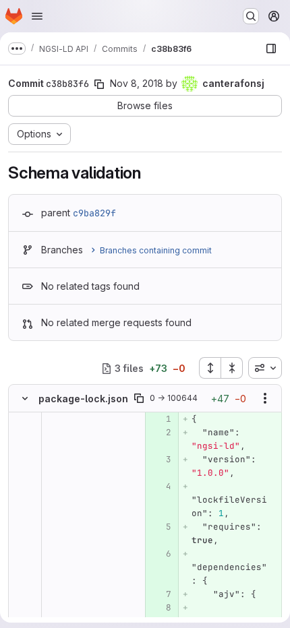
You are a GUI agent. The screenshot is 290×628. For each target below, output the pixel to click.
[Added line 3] (160, 459)
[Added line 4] (160, 486)
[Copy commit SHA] (99, 84)
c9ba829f (94, 213)
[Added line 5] (160, 527)
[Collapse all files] (232, 368)
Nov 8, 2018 (136, 83)
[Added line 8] (160, 608)
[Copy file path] (139, 398)
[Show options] (265, 398)
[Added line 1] (160, 419)
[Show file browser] (271, 48)
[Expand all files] (210, 368)
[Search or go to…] (251, 16)
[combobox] (265, 368)
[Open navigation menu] (37, 16)
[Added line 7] (160, 594)
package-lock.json (83, 398)
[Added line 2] (160, 432)
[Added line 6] (160, 554)
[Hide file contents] (25, 398)
